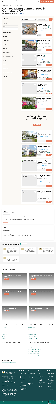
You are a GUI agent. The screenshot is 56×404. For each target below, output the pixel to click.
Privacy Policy (13, 395)
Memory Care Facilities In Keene (35, 349)
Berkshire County (32, 334)
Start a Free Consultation (47, 1)
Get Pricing (49, 35)
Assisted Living (10, 5)
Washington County (32, 338)
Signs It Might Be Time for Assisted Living (13, 277)
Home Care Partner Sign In (32, 379)
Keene (3, 329)
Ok (49, 402)
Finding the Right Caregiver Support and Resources (41, 277)
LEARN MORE (49, 47)
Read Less (23, 244)
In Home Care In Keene (33, 351)
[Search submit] (50, 19)
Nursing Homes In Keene (33, 353)
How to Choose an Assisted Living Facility (41, 292)
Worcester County (32, 336)
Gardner (3, 338)
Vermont (15, 5)
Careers (40, 386)
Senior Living (4, 5)
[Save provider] (35, 25)
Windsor (3, 336)
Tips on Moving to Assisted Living (39, 309)
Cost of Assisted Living (10, 309)
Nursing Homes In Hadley (34, 355)
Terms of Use (4, 395)
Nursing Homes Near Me (50, 389)
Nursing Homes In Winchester (35, 344)
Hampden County (32, 332)
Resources (22, 379)
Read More (6, 278)
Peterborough (5, 332)
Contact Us (40, 388)
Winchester (4, 327)
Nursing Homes (5, 347)
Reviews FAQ (41, 385)
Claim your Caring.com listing (9, 362)
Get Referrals (32, 381)
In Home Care (5, 344)
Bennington (4, 334)
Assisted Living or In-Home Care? (12, 292)
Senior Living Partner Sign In (32, 375)
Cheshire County (32, 327)
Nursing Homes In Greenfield (34, 347)
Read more (6, 221)
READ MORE (21, 13)
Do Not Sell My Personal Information (23, 389)
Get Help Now (37, 124)
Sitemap (22, 383)
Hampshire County (32, 329)
